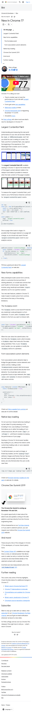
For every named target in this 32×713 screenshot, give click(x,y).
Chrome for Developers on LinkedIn (10, 695)
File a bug (3, 663)
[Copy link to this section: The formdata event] (19, 306)
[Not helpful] (14, 16)
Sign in (28, 2)
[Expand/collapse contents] (13, 30)
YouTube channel (23, 525)
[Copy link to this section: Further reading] (17, 573)
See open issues (5, 666)
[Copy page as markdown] (8, 24)
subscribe (4, 613)
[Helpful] (12, 16)
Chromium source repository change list (17, 600)
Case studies (4, 676)
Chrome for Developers (7, 13)
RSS (2, 698)
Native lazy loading (10, 108)
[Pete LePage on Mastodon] (14, 70)
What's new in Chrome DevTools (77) (16, 586)
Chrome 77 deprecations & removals (16, 589)
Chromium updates (6, 674)
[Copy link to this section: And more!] (12, 538)
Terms (3, 705)
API (9, 567)
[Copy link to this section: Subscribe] (12, 606)
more (13, 116)
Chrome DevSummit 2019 (12, 111)
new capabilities (20, 104)
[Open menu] (2, 2)
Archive (3, 679)
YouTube (3, 692)
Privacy (8, 705)
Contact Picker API (10, 551)
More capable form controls (17, 409)
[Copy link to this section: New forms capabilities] (24, 273)
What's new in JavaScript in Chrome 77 (17, 597)
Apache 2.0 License (6, 647)
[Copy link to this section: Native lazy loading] (20, 417)
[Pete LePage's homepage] (17, 70)
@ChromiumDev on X (7, 689)
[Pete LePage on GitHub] (12, 70)
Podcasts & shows (6, 682)
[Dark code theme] (26, 202)
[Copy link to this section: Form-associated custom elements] (3, 356)
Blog (3, 7)
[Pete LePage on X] (9, 70)
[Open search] (20, 2)
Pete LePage (7, 119)
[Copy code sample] (29, 202)
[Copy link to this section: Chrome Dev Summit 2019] (27, 485)
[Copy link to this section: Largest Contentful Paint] (25, 127)
